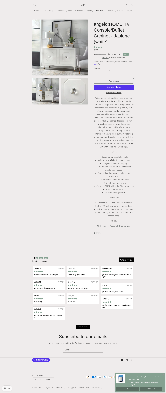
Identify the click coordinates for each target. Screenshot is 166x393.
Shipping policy (97, 387)
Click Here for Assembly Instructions (113, 226)
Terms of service (84, 387)
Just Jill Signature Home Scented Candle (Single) (143, 383)
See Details (128, 389)
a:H (39, 388)
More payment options (114, 93)
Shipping (105, 58)
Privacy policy (71, 387)
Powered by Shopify (47, 388)
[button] (34, 4)
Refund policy (60, 387)
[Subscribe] (100, 349)
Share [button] (98, 233)
